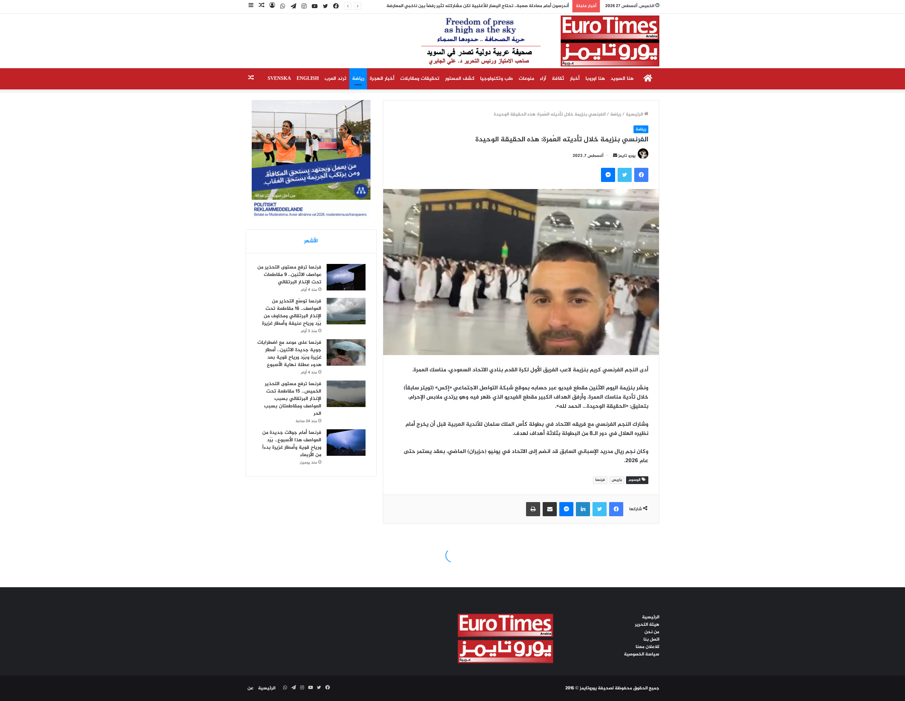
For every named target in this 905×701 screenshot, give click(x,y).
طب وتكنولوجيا (496, 79)
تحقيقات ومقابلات (419, 79)
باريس (617, 480)
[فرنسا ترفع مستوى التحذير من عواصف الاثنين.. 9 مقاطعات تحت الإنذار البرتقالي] (346, 277)
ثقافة (558, 79)
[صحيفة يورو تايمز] (523, 41)
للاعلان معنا (647, 647)
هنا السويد (622, 79)
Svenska (279, 79)
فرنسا (600, 480)
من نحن (651, 632)
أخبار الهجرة (382, 79)
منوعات (526, 79)
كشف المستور (459, 79)
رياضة (358, 79)
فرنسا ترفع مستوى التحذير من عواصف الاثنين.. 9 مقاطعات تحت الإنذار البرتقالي (289, 274)
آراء (543, 79)
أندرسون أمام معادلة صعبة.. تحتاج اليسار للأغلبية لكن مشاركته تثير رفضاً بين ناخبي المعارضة (484, 6)
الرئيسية (635, 114)
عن (250, 688)
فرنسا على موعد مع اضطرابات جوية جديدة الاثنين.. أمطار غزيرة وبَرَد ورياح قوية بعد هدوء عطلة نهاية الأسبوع (289, 353)
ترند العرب (335, 79)
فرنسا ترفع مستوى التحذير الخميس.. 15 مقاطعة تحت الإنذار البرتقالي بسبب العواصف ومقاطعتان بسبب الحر (292, 399)
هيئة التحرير (647, 625)
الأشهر (311, 241)
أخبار (575, 79)
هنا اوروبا (595, 79)
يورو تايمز (627, 155)
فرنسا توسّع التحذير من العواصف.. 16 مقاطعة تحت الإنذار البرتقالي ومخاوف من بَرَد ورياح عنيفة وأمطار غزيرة (291, 312)
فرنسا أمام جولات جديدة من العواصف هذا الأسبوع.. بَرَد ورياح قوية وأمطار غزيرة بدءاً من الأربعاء (291, 444)
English (308, 79)
